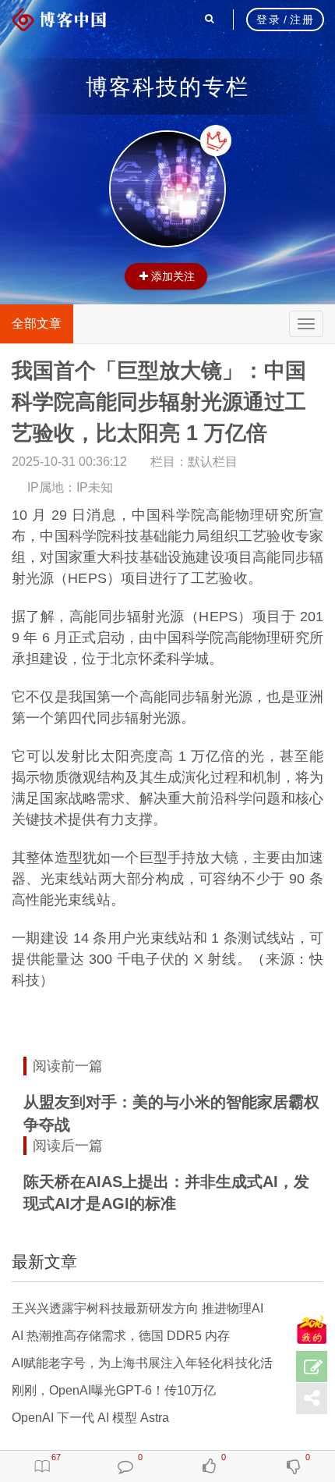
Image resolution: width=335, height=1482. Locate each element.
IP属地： (70, 487)
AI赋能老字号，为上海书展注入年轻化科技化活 (142, 1363)
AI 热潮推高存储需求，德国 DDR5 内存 (121, 1335)
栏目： (194, 461)
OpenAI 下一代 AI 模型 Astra (90, 1417)
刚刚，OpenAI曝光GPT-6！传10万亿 (114, 1390)
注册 (302, 19)
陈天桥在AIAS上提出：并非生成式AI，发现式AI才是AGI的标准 (166, 1193)
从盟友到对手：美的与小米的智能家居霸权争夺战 (171, 1113)
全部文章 (37, 323)
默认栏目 (213, 461)
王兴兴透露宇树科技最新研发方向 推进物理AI (137, 1308)
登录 (268, 19)
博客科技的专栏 (167, 86)
